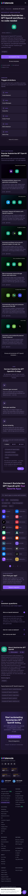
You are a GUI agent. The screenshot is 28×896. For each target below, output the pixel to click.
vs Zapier (17, 853)
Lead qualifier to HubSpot (10, 452)
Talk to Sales (4, 872)
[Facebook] (14, 764)
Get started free (15, 736)
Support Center (5, 876)
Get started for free (14, 57)
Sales (2, 822)
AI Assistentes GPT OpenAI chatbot (12, 449)
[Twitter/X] (2, 764)
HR (2, 818)
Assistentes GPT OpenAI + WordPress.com (10, 701)
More (10, 506)
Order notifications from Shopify (11, 455)
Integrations (8, 8)
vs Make (17, 855)
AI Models (4, 506)
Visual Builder (18, 791)
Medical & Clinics (5, 816)
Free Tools (3, 846)
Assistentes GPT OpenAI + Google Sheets (10, 695)
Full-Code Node (19, 798)
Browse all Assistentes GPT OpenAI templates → (14, 354)
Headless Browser (19, 800)
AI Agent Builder (5, 793)
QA (2, 833)
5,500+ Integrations (20, 802)
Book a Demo (4, 874)
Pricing (3, 859)
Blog (2, 844)
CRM (7, 500)
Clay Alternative (19, 859)
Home (2, 8)
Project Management (17, 503)
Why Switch (18, 850)
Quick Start (3, 839)
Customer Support (5, 820)
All (2, 500)
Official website (14, 652)
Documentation (5, 842)
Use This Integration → (14, 93)
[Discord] (11, 764)
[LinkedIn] (5, 764)
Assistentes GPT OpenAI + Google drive (10, 692)
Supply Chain (4, 826)
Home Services (4, 811)
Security (3, 863)
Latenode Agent (6, 791)
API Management (5, 800)
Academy (3, 848)
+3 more (6, 457)
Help (23, 652)
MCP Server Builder (5, 795)
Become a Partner (19, 839)
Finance (3, 824)
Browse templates (14, 61)
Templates (17, 804)
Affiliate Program (19, 842)
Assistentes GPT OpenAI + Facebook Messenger (11, 689)
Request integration (14, 587)
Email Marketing (14, 500)
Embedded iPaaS (5, 802)
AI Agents (4, 51)
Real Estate (3, 813)
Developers (4, 828)
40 (17, 566)
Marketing (3, 809)
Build (20, 468)
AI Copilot (19, 806)
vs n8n (17, 857)
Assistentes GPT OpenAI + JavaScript (9, 698)
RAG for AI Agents (5, 798)
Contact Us (3, 870)
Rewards (3, 861)
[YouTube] (8, 764)
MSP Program (18, 844)
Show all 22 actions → (14, 139)
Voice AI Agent (18, 870)
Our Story (3, 857)
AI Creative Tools (6, 503)
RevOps (3, 831)
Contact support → (18, 605)
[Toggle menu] (25, 2)
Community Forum (5, 850)
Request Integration (6, 879)
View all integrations (14, 741)
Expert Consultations (6, 881)
